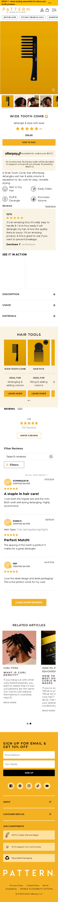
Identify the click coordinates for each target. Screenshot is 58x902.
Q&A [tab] (20, 408)
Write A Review (29, 435)
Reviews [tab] (9, 408)
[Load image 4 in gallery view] (46, 101)
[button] (49, 3)
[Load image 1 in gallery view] (8, 101)
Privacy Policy (16, 885)
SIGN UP (29, 773)
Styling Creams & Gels (32, 17)
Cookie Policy (33, 885)
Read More (50, 206)
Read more (10, 702)
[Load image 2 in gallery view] (20, 101)
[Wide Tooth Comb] (15, 353)
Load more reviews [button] (29, 602)
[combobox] (39, 475)
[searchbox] (26, 456)
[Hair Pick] (39, 353)
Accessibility (11, 889)
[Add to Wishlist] (46, 116)
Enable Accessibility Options (36, 889)
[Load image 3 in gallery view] (33, 101)
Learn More (15, 393)
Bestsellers (10, 17)
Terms (45, 885)
